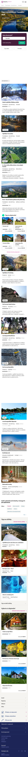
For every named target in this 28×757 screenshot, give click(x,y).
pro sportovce (5, 502)
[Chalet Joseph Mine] (14, 621)
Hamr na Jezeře (16, 506)
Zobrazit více (24, 26)
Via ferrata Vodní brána (8, 304)
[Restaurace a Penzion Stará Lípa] (14, 648)
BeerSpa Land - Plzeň (8, 568)
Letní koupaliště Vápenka (9, 421)
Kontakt (3, 739)
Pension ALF (5, 226)
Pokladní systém (5, 747)
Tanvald (19, 5)
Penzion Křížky (6, 243)
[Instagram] (22, 751)
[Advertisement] (14, 65)
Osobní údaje (4, 738)
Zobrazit (22, 42)
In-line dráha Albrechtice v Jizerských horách (12, 165)
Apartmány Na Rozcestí (18, 227)
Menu (25, 2)
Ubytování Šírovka (7, 685)
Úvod (2, 5)
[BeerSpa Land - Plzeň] (14, 558)
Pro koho (20, 48)
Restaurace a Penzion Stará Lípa (10, 658)
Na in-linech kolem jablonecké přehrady (13, 199)
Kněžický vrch (6, 453)
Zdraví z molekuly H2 (8, 594)
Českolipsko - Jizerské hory (11, 5)
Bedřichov (9, 508)
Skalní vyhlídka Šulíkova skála (10, 102)
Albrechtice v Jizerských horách (13, 511)
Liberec (15, 508)
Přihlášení (3, 741)
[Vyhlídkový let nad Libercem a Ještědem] (14, 532)
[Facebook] (19, 751)
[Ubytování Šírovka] (14, 675)
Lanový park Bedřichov (8, 335)
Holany (22, 506)
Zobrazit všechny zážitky (19, 521)
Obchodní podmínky (6, 736)
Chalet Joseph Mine (7, 631)
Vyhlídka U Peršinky (7, 272)
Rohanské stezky (7, 484)
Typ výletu (6, 48)
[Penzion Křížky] (7, 238)
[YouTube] (25, 751)
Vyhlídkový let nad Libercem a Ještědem (12, 542)
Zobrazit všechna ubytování (13, 252)
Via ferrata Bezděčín (8, 367)
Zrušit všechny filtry (7, 42)
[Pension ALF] (7, 221)
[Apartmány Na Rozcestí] (20, 221)
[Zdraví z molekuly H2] (14, 584)
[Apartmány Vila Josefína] (20, 238)
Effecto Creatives (5, 754)
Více (25, 514)
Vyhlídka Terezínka (7, 133)
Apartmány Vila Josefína (19, 244)
